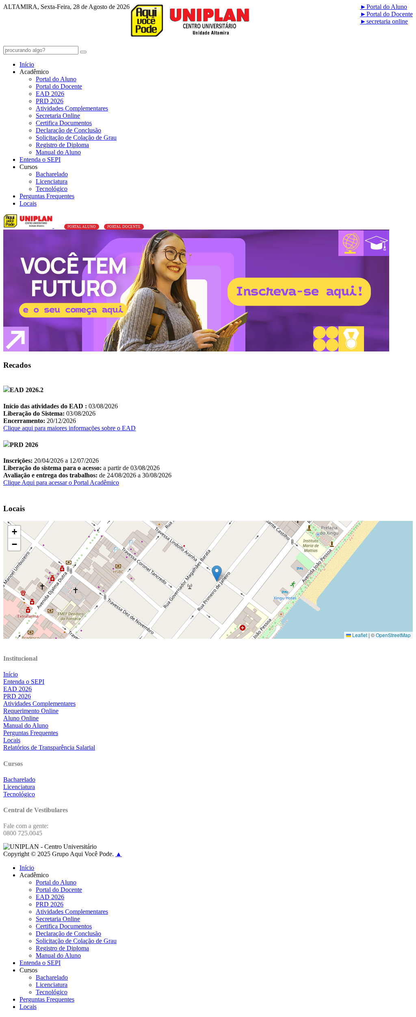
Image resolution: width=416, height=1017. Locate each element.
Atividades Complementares (72, 108)
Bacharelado (52, 174)
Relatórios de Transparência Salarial (49, 747)
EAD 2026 (50, 93)
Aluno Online (21, 718)
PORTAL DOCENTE (124, 227)
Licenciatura (51, 181)
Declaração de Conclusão (68, 130)
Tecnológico (51, 188)
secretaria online (384, 21)
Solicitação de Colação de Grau (76, 137)
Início (27, 64)
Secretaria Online (58, 115)
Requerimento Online (30, 710)
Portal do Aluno (383, 6)
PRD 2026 (49, 101)
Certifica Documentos (64, 122)
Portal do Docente (386, 14)
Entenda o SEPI (40, 159)
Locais (28, 203)
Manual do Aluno (58, 152)
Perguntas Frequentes (47, 196)
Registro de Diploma (62, 144)
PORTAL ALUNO (81, 227)
